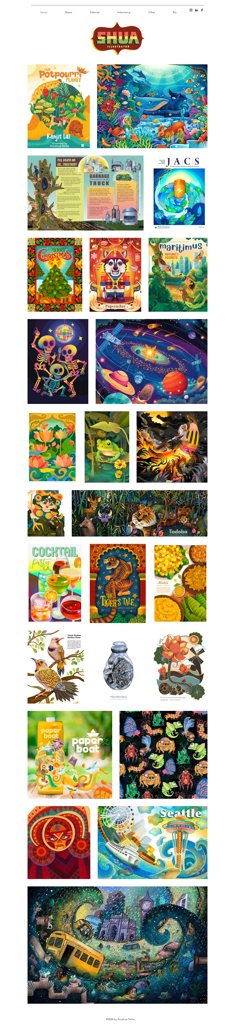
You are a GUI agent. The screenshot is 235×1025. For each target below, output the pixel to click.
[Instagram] (191, 10)
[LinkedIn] (196, 10)
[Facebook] (202, 10)
